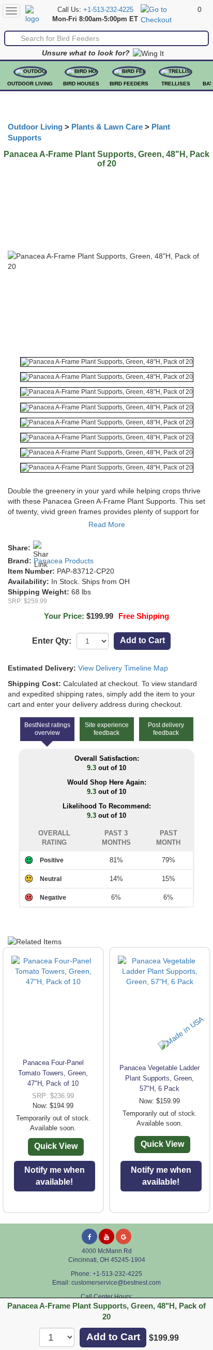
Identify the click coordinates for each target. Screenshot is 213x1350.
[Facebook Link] (89, 1236)
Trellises (175, 84)
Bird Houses (81, 84)
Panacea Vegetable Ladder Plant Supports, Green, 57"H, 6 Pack (159, 1078)
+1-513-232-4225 (108, 9)
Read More (106, 524)
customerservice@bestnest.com (116, 1282)
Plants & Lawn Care (107, 127)
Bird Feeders (129, 84)
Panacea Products (64, 561)
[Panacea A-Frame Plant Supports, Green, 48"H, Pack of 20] (106, 362)
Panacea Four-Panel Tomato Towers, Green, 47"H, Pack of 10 (53, 1073)
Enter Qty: (51, 640)
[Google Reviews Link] (123, 1236)
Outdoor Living (30, 84)
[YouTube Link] (106, 1236)
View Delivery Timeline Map (123, 668)
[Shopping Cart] (168, 14)
